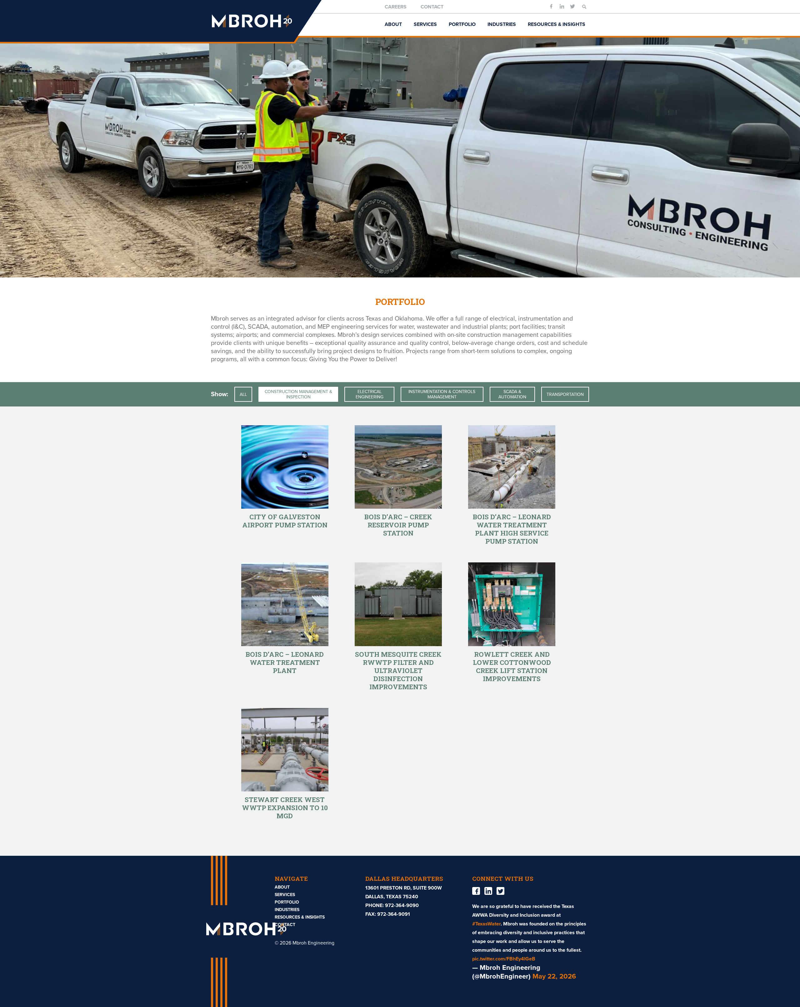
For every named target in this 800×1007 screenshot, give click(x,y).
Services (425, 24)
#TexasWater (486, 924)
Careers (396, 7)
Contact (432, 7)
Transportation (565, 394)
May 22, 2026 (554, 976)
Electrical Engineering (369, 394)
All (243, 394)
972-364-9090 (402, 905)
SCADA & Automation (512, 394)
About (393, 24)
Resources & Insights (556, 24)
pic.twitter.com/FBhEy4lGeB (503, 959)
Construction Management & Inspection (298, 394)
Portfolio (462, 24)
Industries (502, 24)
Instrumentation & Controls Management (441, 394)
